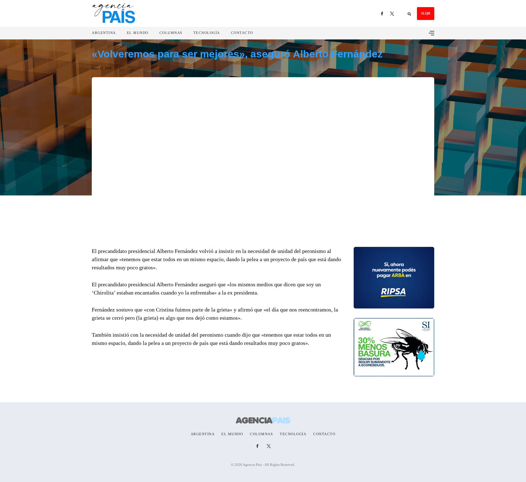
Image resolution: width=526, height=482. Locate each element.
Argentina (104, 33)
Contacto (242, 33)
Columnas (170, 33)
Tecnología (206, 33)
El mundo (137, 33)
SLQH (425, 13)
